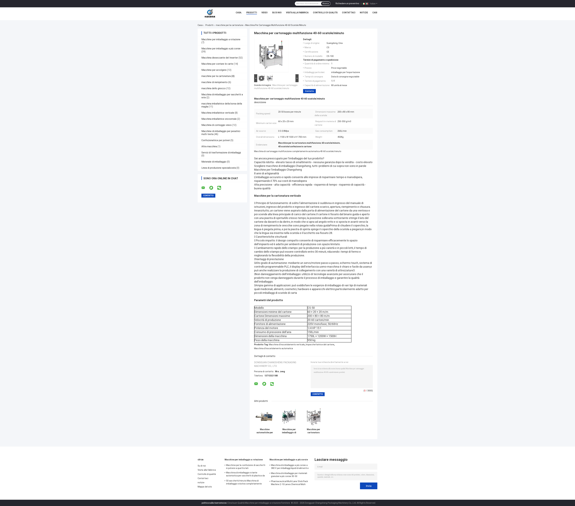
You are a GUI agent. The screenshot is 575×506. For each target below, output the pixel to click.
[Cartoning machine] (271, 56)
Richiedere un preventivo (347, 3)
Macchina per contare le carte (217, 63)
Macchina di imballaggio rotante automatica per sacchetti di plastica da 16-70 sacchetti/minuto (245, 474)
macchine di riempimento (214, 82)
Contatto (309, 91)
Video (264, 12)
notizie (364, 12)
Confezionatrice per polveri (215, 140)
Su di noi (277, 12)
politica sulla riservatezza (214, 503)
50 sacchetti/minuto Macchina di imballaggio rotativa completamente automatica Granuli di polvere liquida (244, 483)
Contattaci (348, 12)
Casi (374, 12)
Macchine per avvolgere (214, 70)
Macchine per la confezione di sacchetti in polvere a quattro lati (245, 466)
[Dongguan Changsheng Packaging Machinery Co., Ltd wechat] (221, 188)
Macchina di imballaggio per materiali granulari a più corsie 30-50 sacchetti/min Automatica (289, 475)
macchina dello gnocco (213, 88)
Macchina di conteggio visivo (216, 125)
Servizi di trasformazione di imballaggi (221, 152)
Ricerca (326, 4)
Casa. (239, 12)
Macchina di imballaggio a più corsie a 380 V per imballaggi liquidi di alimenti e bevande (290, 467)
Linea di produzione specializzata (218, 167)
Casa (200, 25)
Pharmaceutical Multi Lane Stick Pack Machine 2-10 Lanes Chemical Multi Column (289, 483)
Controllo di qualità (325, 12)
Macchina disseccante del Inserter (219, 57)
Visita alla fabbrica (297, 12)
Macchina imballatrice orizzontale (219, 118)
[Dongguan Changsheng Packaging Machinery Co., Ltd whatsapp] (213, 188)
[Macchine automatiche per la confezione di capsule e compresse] (264, 416)
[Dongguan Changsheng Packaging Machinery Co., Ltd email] (205, 188)
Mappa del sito (205, 486)
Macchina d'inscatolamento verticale (287, 344)
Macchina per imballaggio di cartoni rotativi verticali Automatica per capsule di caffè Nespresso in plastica (289, 431)
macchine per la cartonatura (229, 25)
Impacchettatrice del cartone (320, 344)
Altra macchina (209, 146)
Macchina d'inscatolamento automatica (273, 348)
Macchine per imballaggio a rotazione (220, 39)
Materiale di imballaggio (213, 161)
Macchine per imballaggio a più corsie (220, 48)
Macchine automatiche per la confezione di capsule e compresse (265, 431)
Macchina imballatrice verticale (217, 112)
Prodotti (251, 12)
